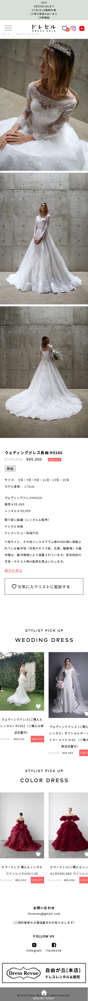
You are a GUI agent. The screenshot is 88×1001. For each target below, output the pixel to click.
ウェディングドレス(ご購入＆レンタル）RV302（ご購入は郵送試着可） (22, 725)
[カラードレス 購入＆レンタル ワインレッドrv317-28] (22, 857)
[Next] (76, 704)
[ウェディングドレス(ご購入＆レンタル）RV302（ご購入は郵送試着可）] (22, 709)
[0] (64, 28)
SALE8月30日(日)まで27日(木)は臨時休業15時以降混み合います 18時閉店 (44, 10)
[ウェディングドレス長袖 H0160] (44, 30)
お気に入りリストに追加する (44, 586)
